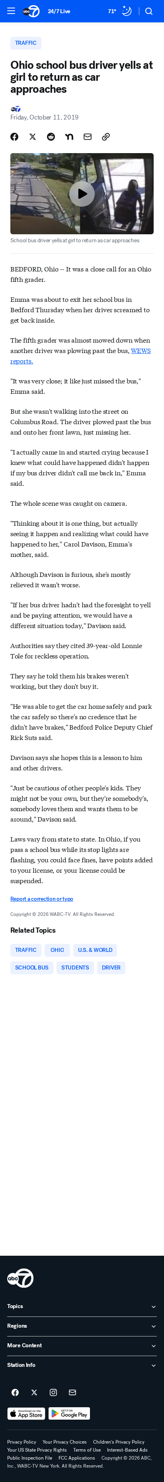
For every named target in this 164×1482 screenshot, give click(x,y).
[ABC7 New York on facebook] (15, 1393)
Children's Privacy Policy (118, 1442)
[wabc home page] (20, 1278)
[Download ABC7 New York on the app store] (26, 1413)
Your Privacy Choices (65, 1442)
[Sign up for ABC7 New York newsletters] (72, 1393)
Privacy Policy (21, 1442)
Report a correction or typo (41, 899)
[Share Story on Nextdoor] (69, 137)
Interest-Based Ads (127, 1450)
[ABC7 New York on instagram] (53, 1393)
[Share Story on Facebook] (14, 137)
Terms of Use (87, 1450)
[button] (11, 11)
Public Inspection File (29, 1458)
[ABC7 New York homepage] (31, 11)
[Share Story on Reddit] (51, 137)
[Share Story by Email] (87, 137)
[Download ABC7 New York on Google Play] (69, 1413)
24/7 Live (59, 11)
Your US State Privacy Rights (37, 1450)
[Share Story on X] (32, 137)
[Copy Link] (106, 137)
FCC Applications (77, 1458)
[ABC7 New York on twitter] (34, 1393)
